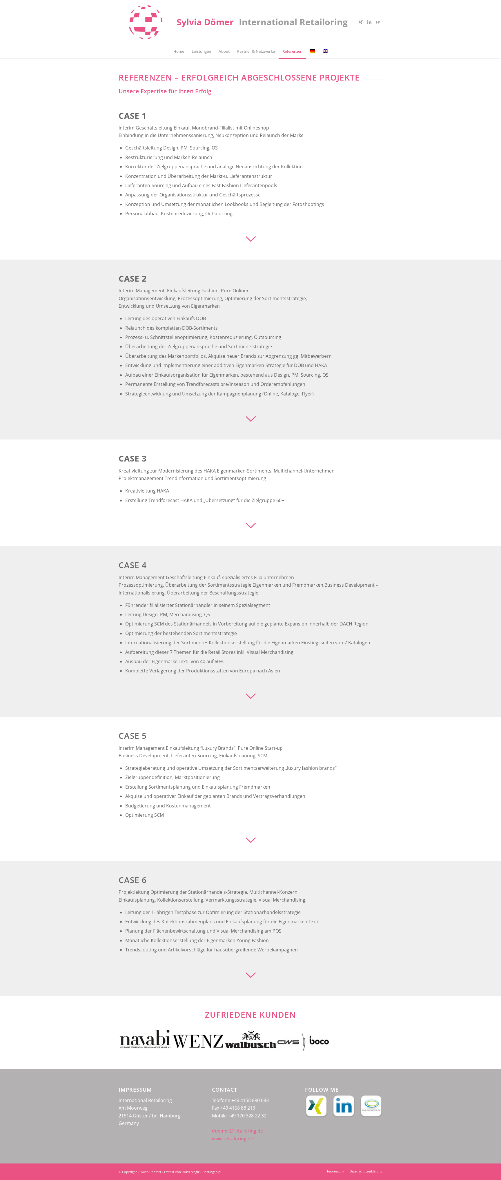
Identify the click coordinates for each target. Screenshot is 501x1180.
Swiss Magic (190, 1172)
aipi (218, 1172)
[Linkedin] (369, 22)
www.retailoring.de (232, 1138)
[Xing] (360, 22)
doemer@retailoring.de (237, 1131)
